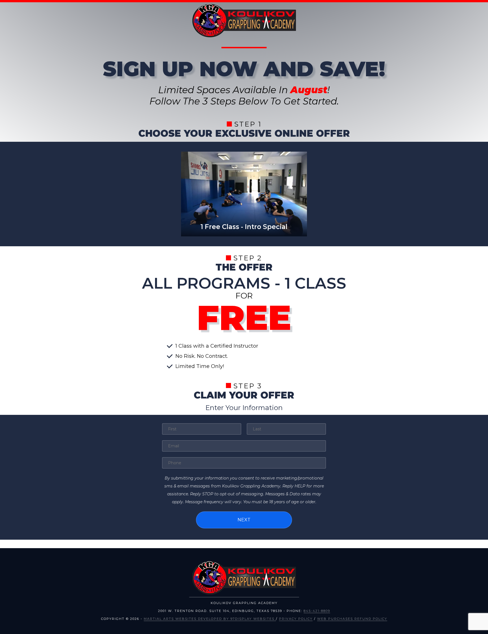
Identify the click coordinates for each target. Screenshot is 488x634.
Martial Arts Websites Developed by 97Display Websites (210, 619)
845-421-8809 (317, 611)
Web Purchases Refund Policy (352, 619)
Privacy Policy (296, 619)
